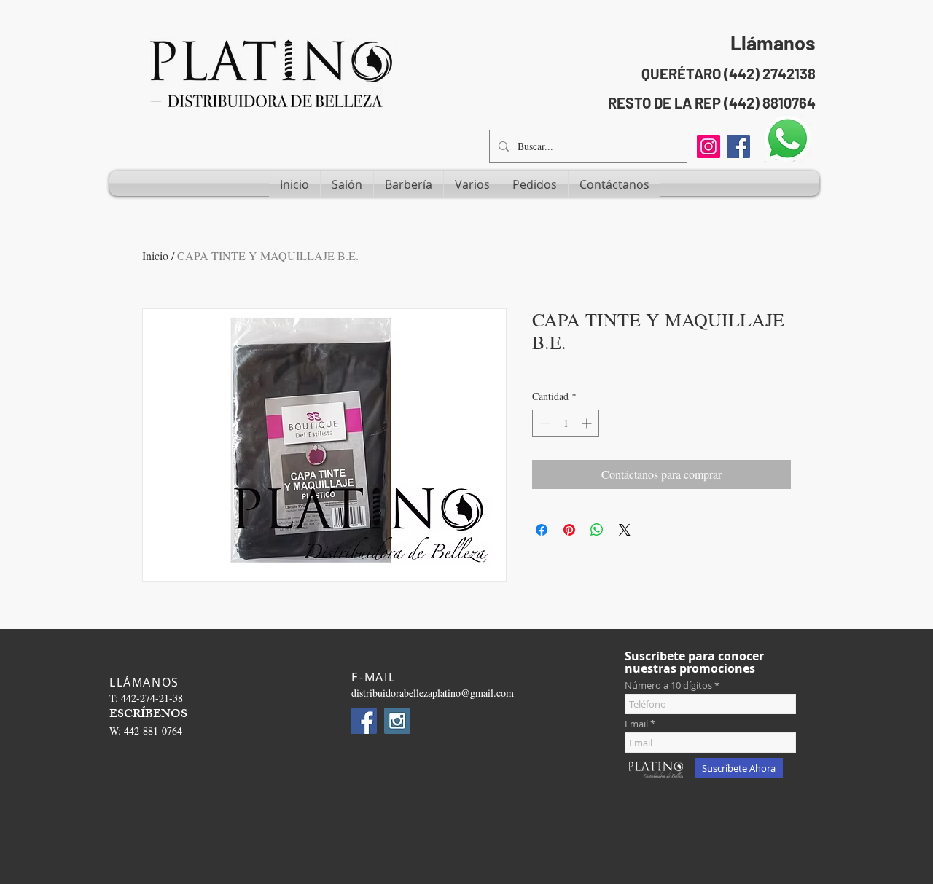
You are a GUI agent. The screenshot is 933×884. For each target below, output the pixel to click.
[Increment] (588, 423)
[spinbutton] (566, 423)
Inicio (155, 255)
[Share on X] (624, 530)
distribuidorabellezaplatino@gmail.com (432, 693)
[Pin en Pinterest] (569, 530)
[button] (347, 184)
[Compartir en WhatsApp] (597, 530)
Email (636, 724)
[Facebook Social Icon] (738, 146)
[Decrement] (543, 423)
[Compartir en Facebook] (541, 530)
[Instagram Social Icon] (397, 721)
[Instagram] (708, 146)
